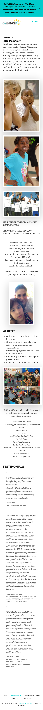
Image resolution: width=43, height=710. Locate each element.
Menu (36, 21)
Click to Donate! (27, 12)
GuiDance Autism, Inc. (25, 703)
